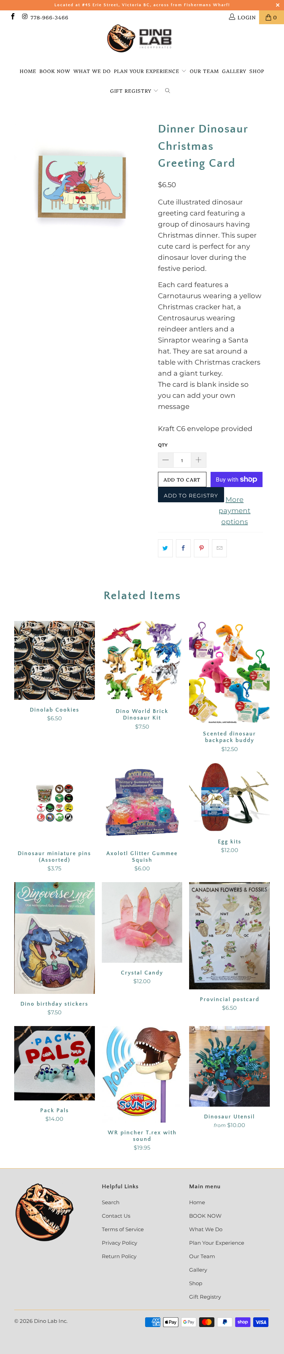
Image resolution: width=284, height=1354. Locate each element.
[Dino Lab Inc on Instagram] (24, 17)
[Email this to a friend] (219, 548)
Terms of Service (123, 1229)
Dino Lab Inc (50, 1321)
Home (28, 70)
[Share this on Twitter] (165, 548)
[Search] (168, 91)
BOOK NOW (54, 70)
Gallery (234, 70)
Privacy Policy (119, 1242)
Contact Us (116, 1216)
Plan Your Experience (146, 70)
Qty (163, 445)
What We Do (92, 70)
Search (110, 1202)
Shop (256, 70)
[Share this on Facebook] (183, 548)
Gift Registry (131, 90)
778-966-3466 (49, 17)
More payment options (234, 510)
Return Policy (119, 1256)
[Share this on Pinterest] (201, 548)
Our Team (204, 70)
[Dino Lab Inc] (142, 38)
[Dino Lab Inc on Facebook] (12, 17)
